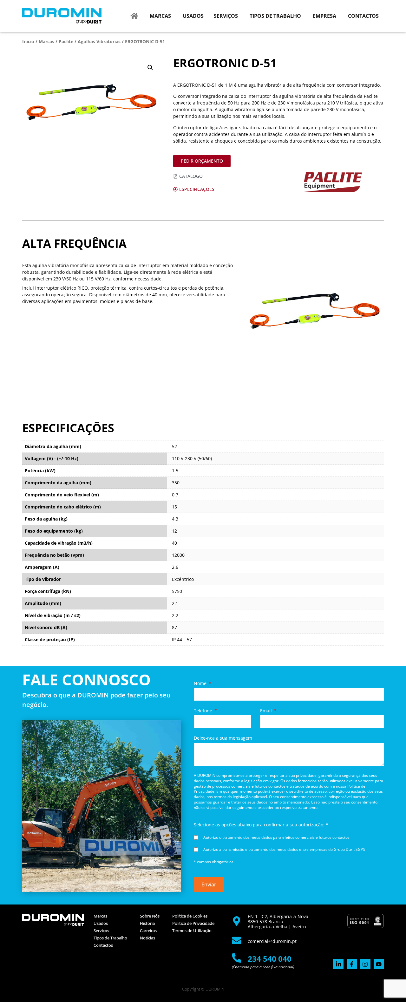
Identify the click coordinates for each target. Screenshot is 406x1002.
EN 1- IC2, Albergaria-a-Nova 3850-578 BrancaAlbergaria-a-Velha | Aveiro (278, 921)
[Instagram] (365, 964)
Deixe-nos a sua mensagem (223, 738)
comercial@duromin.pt (272, 941)
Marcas (46, 41)
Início (28, 41)
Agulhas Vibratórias (99, 41)
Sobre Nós (150, 916)
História (147, 923)
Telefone (203, 711)
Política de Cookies (189, 916)
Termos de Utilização (192, 930)
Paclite (66, 41)
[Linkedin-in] (338, 964)
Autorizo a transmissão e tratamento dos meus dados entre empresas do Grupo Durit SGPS (284, 849)
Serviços (101, 930)
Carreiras (148, 930)
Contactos (103, 945)
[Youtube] (379, 964)
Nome (201, 683)
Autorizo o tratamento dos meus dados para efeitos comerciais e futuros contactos (276, 837)
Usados (101, 923)
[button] (150, 67)
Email (266, 711)
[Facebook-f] (352, 964)
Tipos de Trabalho (110, 938)
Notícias (147, 938)
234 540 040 (269, 958)
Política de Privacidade (193, 923)
